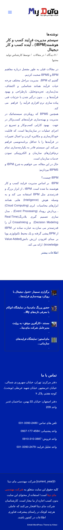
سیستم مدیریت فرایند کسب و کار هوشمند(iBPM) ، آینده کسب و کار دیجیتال (32, 44)
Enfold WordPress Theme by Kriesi (42, 524)
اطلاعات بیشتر (49, 252)
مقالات (37, 55)
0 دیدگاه (51, 55)
